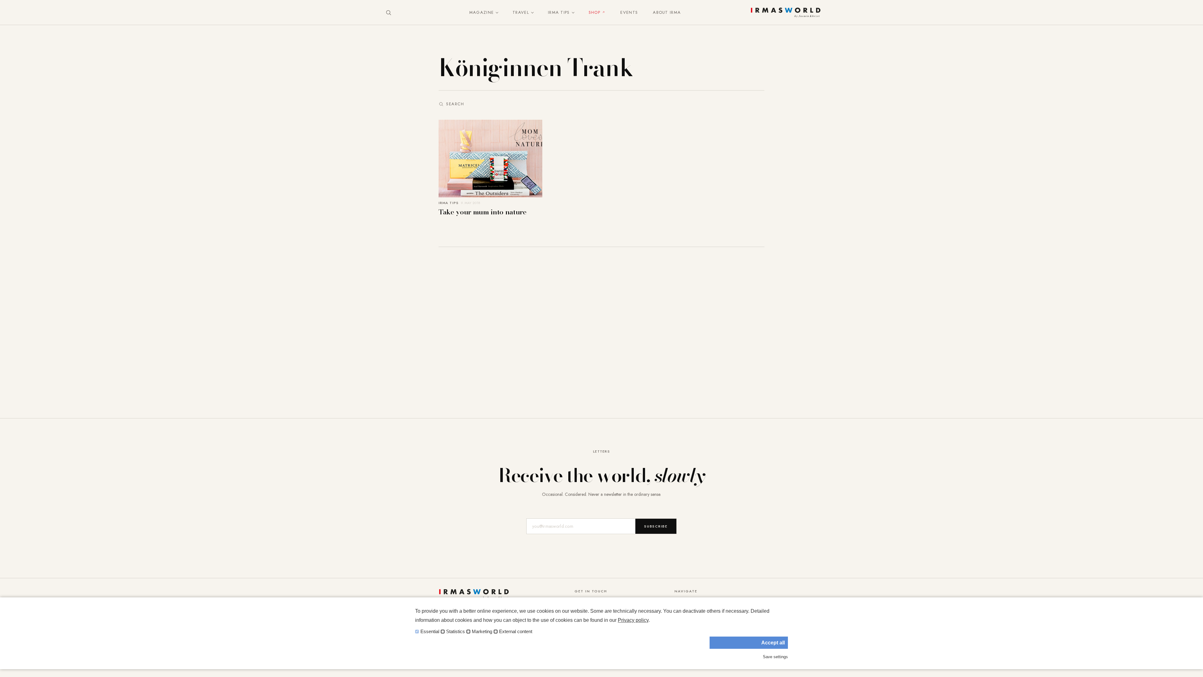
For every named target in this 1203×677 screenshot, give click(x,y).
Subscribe (656, 526)
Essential (429, 631)
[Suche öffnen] (388, 12)
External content (515, 631)
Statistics (455, 631)
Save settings (775, 656)
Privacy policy (633, 620)
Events (629, 12)
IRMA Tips (559, 12)
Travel (521, 12)
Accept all (773, 642)
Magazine (481, 12)
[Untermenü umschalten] (495, 12)
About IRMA (667, 12)
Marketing (482, 631)
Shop (594, 12)
